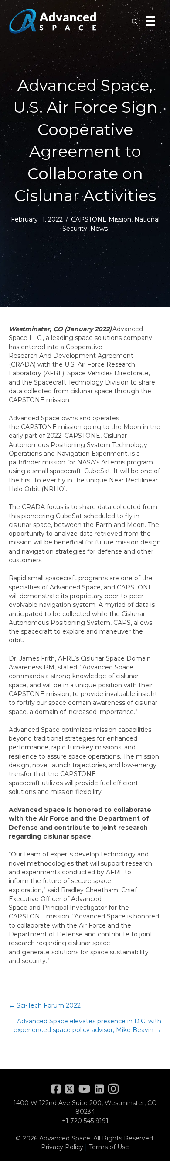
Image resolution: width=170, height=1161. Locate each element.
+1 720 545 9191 (85, 1121)
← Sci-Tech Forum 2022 (45, 1005)
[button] (134, 21)
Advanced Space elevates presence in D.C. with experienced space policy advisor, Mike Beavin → (87, 1025)
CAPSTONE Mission (101, 219)
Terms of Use (109, 1147)
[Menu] (150, 21)
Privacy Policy (62, 1147)
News (99, 228)
